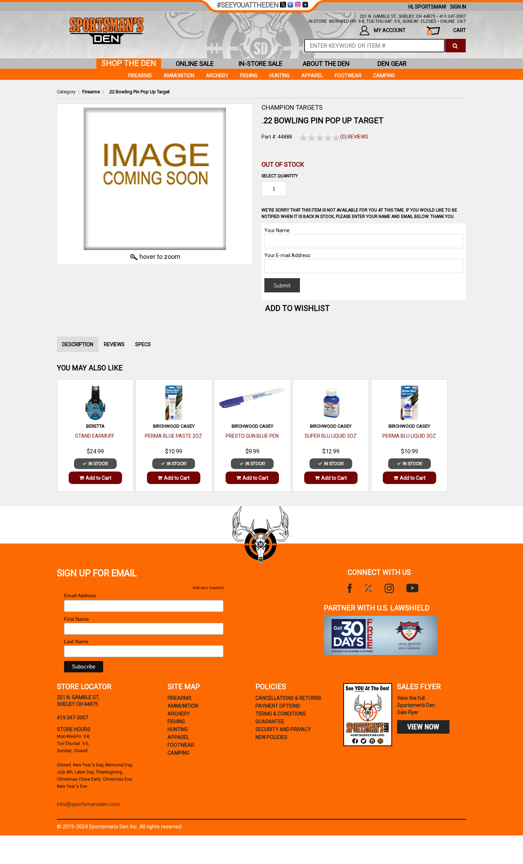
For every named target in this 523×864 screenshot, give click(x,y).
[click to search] (455, 45)
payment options (277, 706)
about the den (326, 63)
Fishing (249, 75)
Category (66, 91)
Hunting (279, 75)
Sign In (458, 7)
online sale (195, 63)
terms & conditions (280, 714)
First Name (76, 619)
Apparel (312, 75)
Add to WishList (297, 308)
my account (390, 30)
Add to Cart (98, 478)
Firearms (91, 91)
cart (447, 31)
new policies (271, 737)
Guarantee (269, 721)
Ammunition (179, 75)
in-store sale (260, 63)
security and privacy (283, 729)
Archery (217, 75)
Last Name (76, 641)
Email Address (82, 595)
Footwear (348, 75)
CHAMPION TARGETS (292, 107)
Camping (384, 75)
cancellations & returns (288, 698)
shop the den (128, 63)
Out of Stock (283, 164)
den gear (392, 63)
